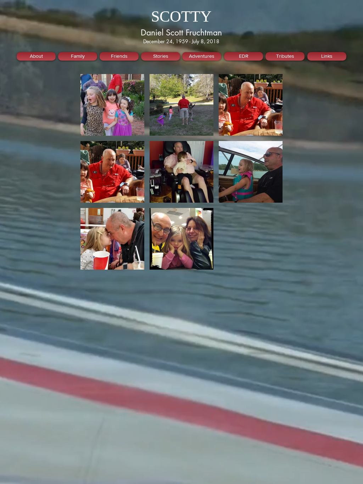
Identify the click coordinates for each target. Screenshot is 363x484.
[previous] (93, 175)
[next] (269, 175)
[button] (112, 105)
